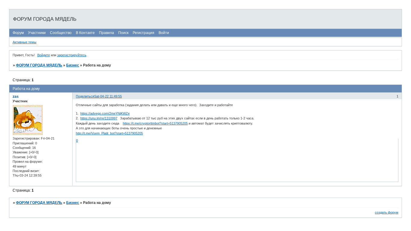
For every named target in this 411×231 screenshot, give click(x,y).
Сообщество (61, 33)
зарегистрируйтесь (71, 55)
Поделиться (85, 96)
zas (16, 96)
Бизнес (72, 65)
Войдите (43, 55)
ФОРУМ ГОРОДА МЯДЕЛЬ (39, 65)
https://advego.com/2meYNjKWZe (105, 113)
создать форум (386, 212)
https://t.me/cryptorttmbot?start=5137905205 (155, 123)
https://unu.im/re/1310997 (98, 118)
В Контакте (85, 33)
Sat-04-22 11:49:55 (108, 96)
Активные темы (24, 42)
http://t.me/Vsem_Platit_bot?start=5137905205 (109, 133)
